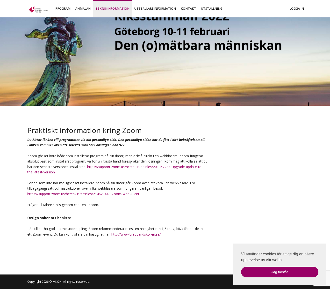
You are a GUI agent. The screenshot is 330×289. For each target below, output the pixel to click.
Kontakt (188, 9)
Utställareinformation (155, 9)
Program (63, 9)
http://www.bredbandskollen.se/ (136, 234)
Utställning (211, 9)
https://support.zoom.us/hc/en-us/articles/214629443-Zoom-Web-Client (83, 194)
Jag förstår (280, 272)
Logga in (296, 9)
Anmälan (83, 9)
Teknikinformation (112, 9)
